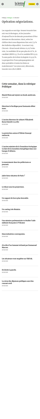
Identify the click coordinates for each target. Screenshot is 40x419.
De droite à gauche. (9, 270)
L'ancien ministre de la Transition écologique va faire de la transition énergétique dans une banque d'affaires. (19, 149)
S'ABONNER (31, 4)
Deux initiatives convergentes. (13, 234)
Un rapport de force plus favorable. (15, 198)
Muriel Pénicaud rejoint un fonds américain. (19, 95)
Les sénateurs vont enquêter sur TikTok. (17, 259)
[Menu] (2, 4)
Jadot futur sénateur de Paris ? (13, 176)
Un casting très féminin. (11, 209)
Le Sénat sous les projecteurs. (13, 187)
